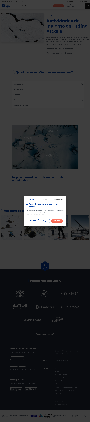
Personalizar (32, 220)
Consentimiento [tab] (32, 199)
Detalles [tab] (45, 199)
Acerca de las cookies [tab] (58, 199)
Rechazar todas (44, 220)
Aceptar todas (57, 220)
